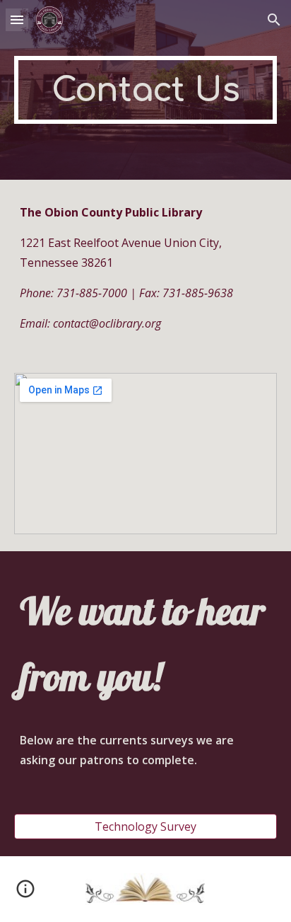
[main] (145, 90)
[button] (17, 19)
